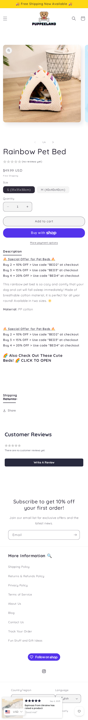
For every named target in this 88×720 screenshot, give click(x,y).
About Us (14, 603)
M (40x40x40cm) (53, 190)
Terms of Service (20, 594)
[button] (5, 18)
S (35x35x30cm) (19, 190)
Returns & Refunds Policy (26, 576)
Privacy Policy (18, 585)
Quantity (8, 198)
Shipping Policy (19, 567)
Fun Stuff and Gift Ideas (25, 640)
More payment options (44, 242)
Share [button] (12, 410)
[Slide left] (34, 142)
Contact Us (16, 622)
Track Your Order (20, 631)
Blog (11, 613)
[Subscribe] (75, 535)
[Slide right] (53, 142)
